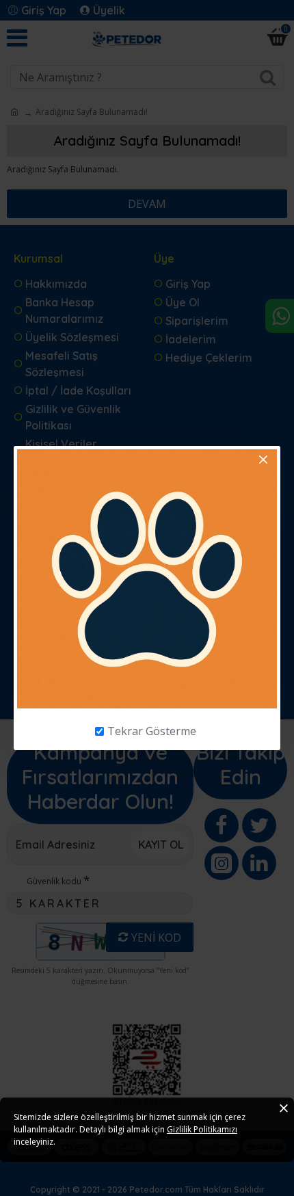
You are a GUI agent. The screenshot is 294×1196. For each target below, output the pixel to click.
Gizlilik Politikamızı (202, 1129)
